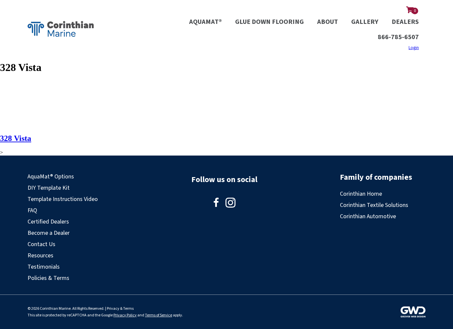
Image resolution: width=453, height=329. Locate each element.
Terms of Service (158, 315)
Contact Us (41, 244)
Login (414, 48)
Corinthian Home (361, 194)
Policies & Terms (48, 278)
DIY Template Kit (49, 188)
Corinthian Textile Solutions (374, 205)
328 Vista (15, 138)
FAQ (32, 210)
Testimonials (44, 267)
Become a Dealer (49, 233)
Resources (40, 255)
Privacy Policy (125, 315)
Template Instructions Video (63, 199)
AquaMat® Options (51, 176)
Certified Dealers (48, 222)
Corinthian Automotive (368, 216)
